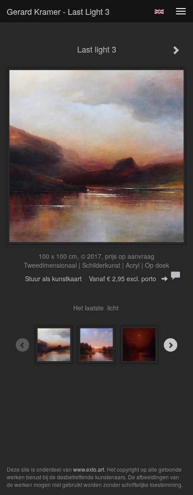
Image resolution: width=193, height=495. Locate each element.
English (159, 11)
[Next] (170, 345)
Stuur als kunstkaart (90, 278)
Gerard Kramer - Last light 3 (58, 11)
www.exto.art (88, 469)
